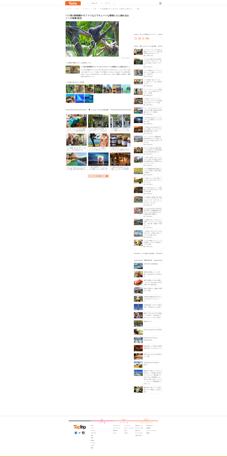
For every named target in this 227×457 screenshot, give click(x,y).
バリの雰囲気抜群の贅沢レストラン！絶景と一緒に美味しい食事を (153, 170)
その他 (125, 433)
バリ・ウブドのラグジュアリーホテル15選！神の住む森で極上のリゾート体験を (153, 110)
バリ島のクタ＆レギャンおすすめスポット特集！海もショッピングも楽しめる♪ (153, 233)
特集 (92, 448)
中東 (92, 438)
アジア (77, 8)
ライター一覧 (138, 433)
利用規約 (148, 428)
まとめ (92, 445)
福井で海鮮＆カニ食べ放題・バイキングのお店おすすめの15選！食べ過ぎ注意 (153, 282)
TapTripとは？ (149, 425)
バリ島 (94, 8)
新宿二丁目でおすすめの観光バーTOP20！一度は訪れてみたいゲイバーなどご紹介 (153, 315)
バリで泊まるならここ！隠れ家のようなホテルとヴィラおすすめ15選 (153, 189)
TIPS (125, 430)
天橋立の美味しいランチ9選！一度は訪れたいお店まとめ (153, 274)
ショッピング (127, 425)
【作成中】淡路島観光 (151, 264)
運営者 (148, 433)
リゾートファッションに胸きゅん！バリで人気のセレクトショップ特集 (153, 91)
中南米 (92, 440)
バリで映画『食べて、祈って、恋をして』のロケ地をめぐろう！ (153, 81)
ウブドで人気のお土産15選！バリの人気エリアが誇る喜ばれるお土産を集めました (153, 150)
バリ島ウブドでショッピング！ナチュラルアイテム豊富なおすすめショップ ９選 (153, 100)
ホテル (114, 433)
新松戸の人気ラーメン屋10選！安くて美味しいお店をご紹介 (153, 390)
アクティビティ (117, 425)
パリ (136, 38)
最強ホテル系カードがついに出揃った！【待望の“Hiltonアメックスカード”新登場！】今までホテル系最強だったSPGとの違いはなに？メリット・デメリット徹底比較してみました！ (153, 377)
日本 (92, 425)
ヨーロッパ (93, 430)
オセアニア (93, 433)
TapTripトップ (138, 425)
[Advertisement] (148, 23)
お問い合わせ (138, 435)
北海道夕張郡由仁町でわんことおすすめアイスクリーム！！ (153, 299)
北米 (92, 435)
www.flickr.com (127, 57)
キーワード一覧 (139, 428)
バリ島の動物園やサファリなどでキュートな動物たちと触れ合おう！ (116, 8)
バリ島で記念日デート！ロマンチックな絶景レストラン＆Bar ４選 (153, 119)
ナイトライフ (116, 428)
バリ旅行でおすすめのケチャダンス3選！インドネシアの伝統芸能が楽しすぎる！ (153, 129)
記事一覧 (95, 3)
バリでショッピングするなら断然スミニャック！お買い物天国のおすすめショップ (153, 51)
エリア (108, 3)
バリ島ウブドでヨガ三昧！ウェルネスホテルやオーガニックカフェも (153, 180)
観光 (140, 38)
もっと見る (98, 176)
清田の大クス (148, 321)
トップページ (68, 8)
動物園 (147, 38)
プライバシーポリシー (151, 430)
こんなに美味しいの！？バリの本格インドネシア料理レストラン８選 (153, 242)
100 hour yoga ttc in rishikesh (153, 329)
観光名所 (115, 430)
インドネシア (86, 8)
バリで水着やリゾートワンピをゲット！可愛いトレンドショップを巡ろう (153, 72)
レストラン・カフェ (129, 428)
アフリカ (93, 443)
